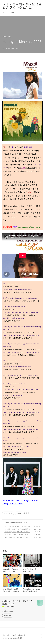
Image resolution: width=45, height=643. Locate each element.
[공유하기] (9, 513)
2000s (7, 522)
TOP (40, 636)
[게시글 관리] (11, 513)
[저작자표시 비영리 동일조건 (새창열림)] (26, 513)
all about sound (8, 611)
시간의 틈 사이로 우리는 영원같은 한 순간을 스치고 (22, 4)
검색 (35, 4)
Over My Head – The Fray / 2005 (16, 529)
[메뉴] (40, 4)
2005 (13, 522)
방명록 (12, 12)
